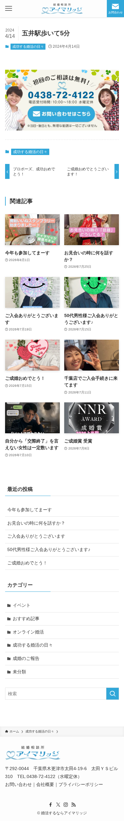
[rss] (73, 805)
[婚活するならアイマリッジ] (62, 8)
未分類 (19, 671)
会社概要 (45, 784)
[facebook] (50, 805)
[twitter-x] (58, 805)
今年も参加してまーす (29, 509)
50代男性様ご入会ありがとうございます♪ (48, 549)
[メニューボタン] (8, 8)
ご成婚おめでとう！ (27, 562)
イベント (22, 605)
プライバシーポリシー (81, 784)
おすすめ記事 (26, 618)
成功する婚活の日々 (28, 46)
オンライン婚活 (28, 631)
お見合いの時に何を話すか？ (36, 523)
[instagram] (66, 805)
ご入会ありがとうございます (36, 536)
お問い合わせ (18, 784)
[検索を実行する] (112, 694)
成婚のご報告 (26, 658)
